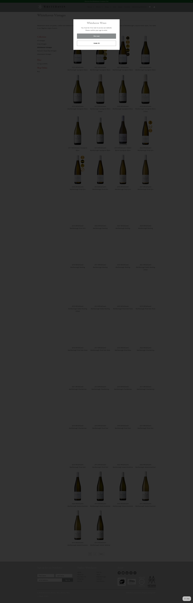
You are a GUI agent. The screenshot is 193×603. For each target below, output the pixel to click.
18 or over (96, 36)
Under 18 (96, 43)
